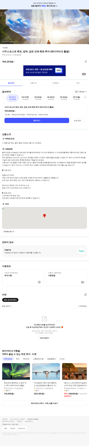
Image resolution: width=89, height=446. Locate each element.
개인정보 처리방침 (32, 419)
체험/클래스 (51, 359)
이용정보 (55, 83)
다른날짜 (81, 92)
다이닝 (62, 359)
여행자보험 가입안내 (8, 421)
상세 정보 (77, 120)
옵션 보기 (36, 120)
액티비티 (26, 359)
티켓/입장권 (8, 359)
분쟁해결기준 (29, 421)
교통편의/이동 (38, 359)
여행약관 (19, 421)
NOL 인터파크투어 (10, 300)
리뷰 (78, 83)
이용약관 (4, 419)
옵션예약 (11, 83)
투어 (17, 359)
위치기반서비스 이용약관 (17, 419)
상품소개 (33, 83)
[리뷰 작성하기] (85, 294)
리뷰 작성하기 (44, 338)
